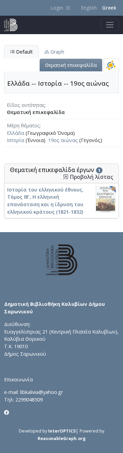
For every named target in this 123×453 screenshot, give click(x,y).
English (89, 7)
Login (57, 7)
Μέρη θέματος (23, 125)
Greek (109, 7)
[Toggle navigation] (110, 24)
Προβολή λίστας (90, 177)
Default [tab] (24, 51)
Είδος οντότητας (26, 105)
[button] (65, 177)
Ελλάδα (15, 133)
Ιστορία (15, 140)
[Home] (13, 25)
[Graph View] (111, 65)
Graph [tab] (56, 51)
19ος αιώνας (63, 140)
